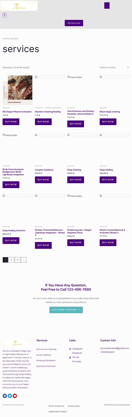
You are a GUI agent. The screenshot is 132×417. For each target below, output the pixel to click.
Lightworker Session (57, 411)
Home (6, 38)
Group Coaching (43, 355)
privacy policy (74, 406)
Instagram (77, 349)
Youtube (76, 361)
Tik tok (75, 357)
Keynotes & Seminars (46, 366)
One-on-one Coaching (46, 349)
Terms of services (56, 406)
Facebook (76, 353)
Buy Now (11, 121)
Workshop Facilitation (46, 360)
